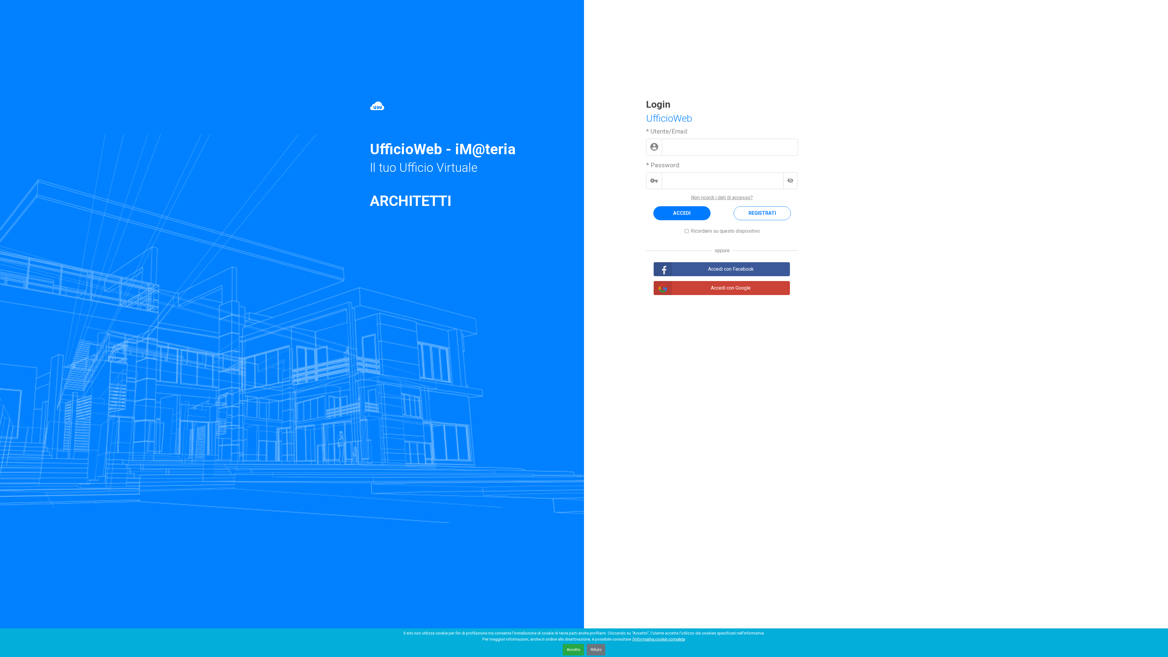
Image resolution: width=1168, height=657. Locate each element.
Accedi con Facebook (731, 269)
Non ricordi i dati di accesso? (722, 197)
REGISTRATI (762, 213)
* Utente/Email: (667, 131)
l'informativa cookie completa (658, 639)
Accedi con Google (731, 288)
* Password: (663, 165)
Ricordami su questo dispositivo (725, 231)
